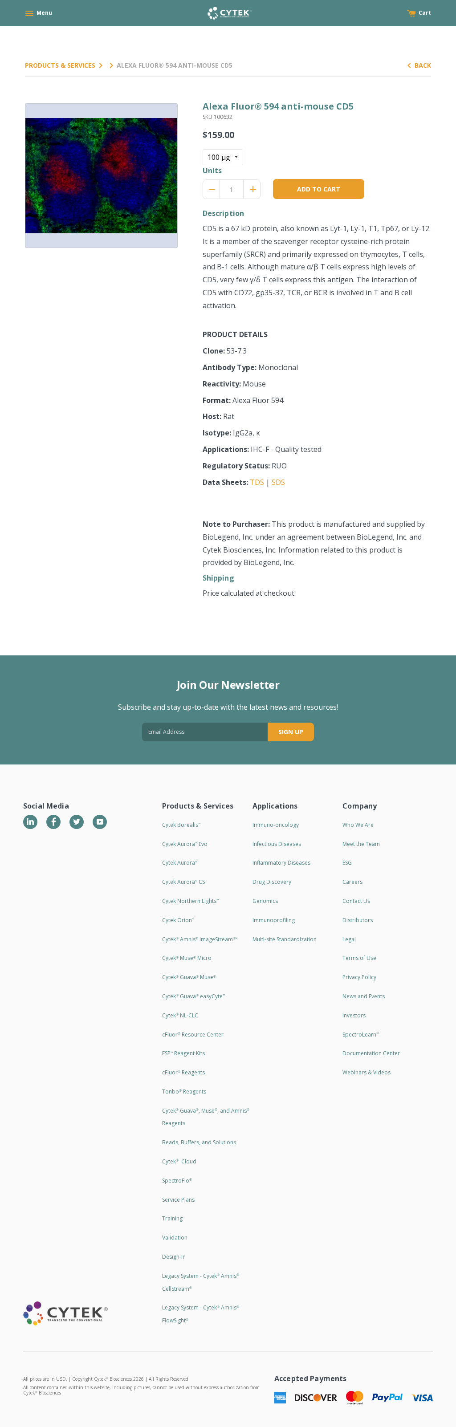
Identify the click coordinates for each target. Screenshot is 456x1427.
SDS (278, 482)
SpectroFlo (177, 1180)
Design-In (174, 1256)
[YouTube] (100, 822)
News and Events (363, 996)
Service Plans (178, 1199)
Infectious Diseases (276, 844)
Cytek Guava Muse (189, 977)
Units (212, 170)
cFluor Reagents (183, 1072)
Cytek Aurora (179, 862)
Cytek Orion (178, 920)
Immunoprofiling (273, 920)
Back (423, 65)
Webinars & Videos (366, 1072)
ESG (347, 862)
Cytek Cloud (179, 1161)
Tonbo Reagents (184, 1091)
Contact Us (356, 901)
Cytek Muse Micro (187, 958)
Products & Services (60, 65)
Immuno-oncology (275, 825)
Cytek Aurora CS (183, 882)
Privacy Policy (359, 977)
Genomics (265, 901)
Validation (174, 1237)
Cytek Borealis (181, 825)
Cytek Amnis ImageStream (199, 939)
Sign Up (290, 732)
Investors (354, 1015)
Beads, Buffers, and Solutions (199, 1142)
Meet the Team (361, 844)
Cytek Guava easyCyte (193, 996)
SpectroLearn (360, 1034)
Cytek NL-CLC (180, 1015)
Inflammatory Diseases (281, 862)
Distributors (357, 920)
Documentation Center (371, 1053)
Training (172, 1218)
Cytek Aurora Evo (185, 844)
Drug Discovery (271, 882)
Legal (349, 939)
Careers (352, 882)
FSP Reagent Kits (183, 1053)
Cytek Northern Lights (190, 901)
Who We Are (358, 825)
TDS (257, 482)
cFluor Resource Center (193, 1034)
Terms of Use (359, 958)
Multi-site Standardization (284, 939)
